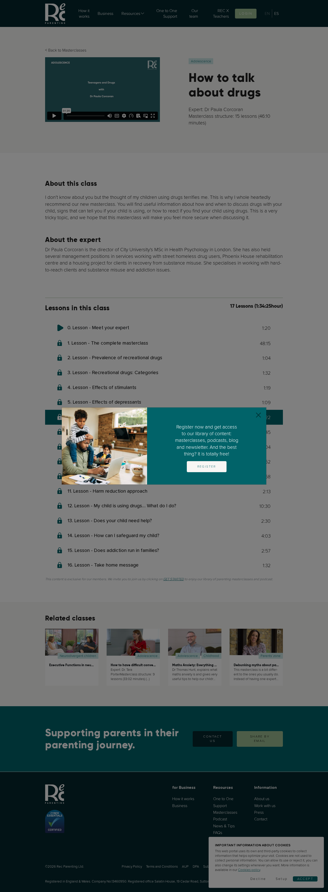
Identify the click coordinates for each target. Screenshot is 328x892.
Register (206, 466)
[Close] (258, 415)
